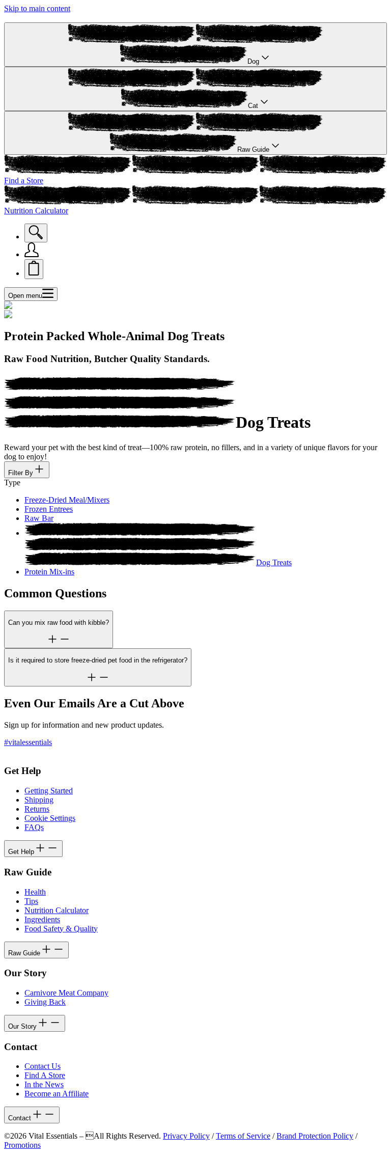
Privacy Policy (186, 1136)
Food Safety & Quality (61, 928)
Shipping (38, 799)
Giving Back (45, 1002)
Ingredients (42, 919)
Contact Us (42, 1066)
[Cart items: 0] (33, 269)
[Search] (35, 233)
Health (35, 892)
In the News (44, 1084)
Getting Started (48, 790)
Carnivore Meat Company (66, 992)
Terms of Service (243, 1136)
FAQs (34, 827)
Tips (31, 901)
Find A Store (44, 1075)
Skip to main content (37, 8)
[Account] (31, 254)
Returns (36, 809)
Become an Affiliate (56, 1093)
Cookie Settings (49, 818)
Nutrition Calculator (56, 910)
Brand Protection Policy (314, 1136)
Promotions (22, 1145)
